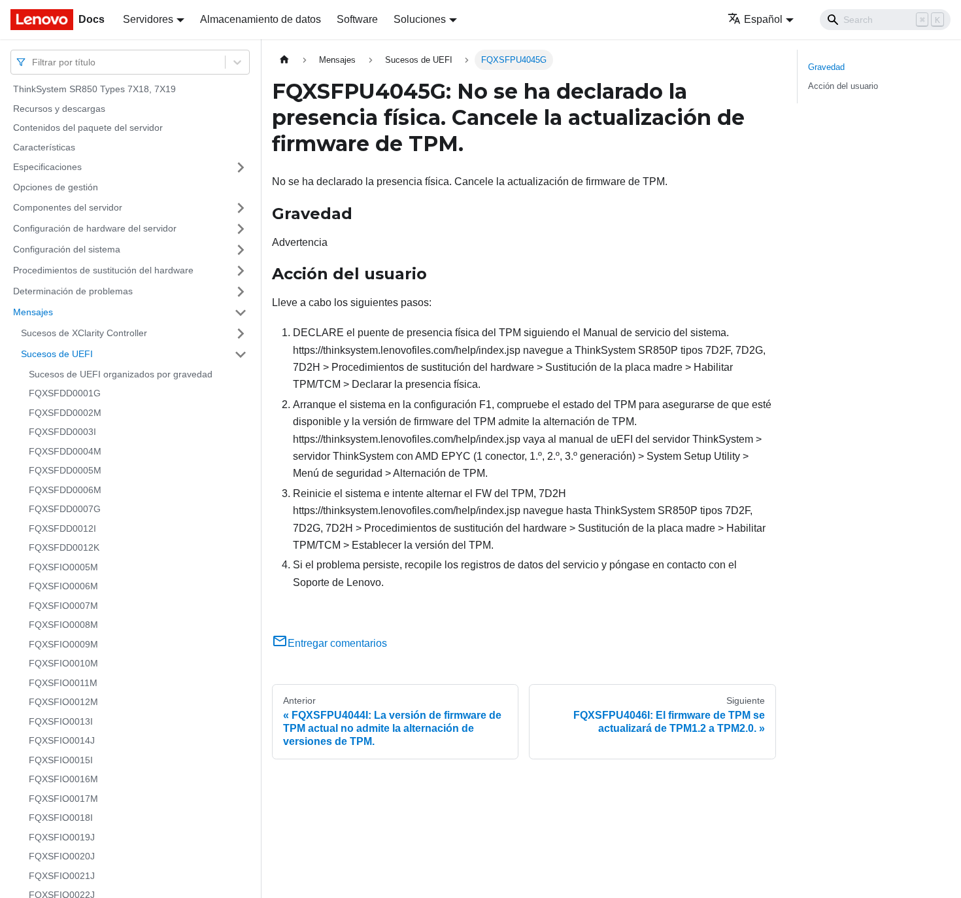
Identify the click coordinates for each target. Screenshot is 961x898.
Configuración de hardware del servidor (95, 228)
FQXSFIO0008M (63, 624)
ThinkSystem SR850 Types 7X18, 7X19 (94, 89)
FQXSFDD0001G (65, 393)
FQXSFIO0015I (61, 760)
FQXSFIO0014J (62, 740)
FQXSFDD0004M (65, 451)
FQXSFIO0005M (63, 567)
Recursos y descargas (59, 108)
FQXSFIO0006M (63, 586)
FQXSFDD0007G (65, 509)
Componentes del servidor (67, 207)
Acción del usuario (843, 86)
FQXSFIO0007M (63, 605)
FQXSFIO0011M (63, 683)
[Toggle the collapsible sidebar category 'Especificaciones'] (240, 167)
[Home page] (284, 60)
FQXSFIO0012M (63, 702)
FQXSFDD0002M (65, 412)
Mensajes (33, 312)
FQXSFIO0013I (61, 721)
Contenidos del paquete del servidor (88, 127)
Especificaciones (47, 167)
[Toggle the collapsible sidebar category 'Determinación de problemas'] (240, 291)
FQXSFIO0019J (62, 837)
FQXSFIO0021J (62, 876)
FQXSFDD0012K (64, 547)
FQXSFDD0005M (65, 470)
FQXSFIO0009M (63, 644)
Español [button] (763, 19)
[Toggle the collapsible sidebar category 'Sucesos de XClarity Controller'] (240, 333)
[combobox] (33, 61)
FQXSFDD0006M (65, 490)
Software (357, 19)
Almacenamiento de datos (260, 19)
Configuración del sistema (66, 249)
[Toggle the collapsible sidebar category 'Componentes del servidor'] (240, 208)
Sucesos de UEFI (57, 354)
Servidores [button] (148, 19)
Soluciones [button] (420, 19)
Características (44, 147)
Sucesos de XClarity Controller (84, 333)
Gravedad (826, 67)
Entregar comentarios (337, 643)
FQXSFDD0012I (62, 528)
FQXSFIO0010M (63, 663)
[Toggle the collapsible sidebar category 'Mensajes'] (240, 312)
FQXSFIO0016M (63, 779)
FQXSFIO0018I (61, 817)
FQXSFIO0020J (62, 856)
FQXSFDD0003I (62, 431)
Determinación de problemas (73, 291)
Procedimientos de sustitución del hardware (103, 270)
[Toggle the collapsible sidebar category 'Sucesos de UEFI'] (240, 354)
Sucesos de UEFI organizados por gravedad (120, 374)
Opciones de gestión (55, 187)
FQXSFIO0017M (63, 798)
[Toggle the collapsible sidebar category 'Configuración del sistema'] (240, 249)
